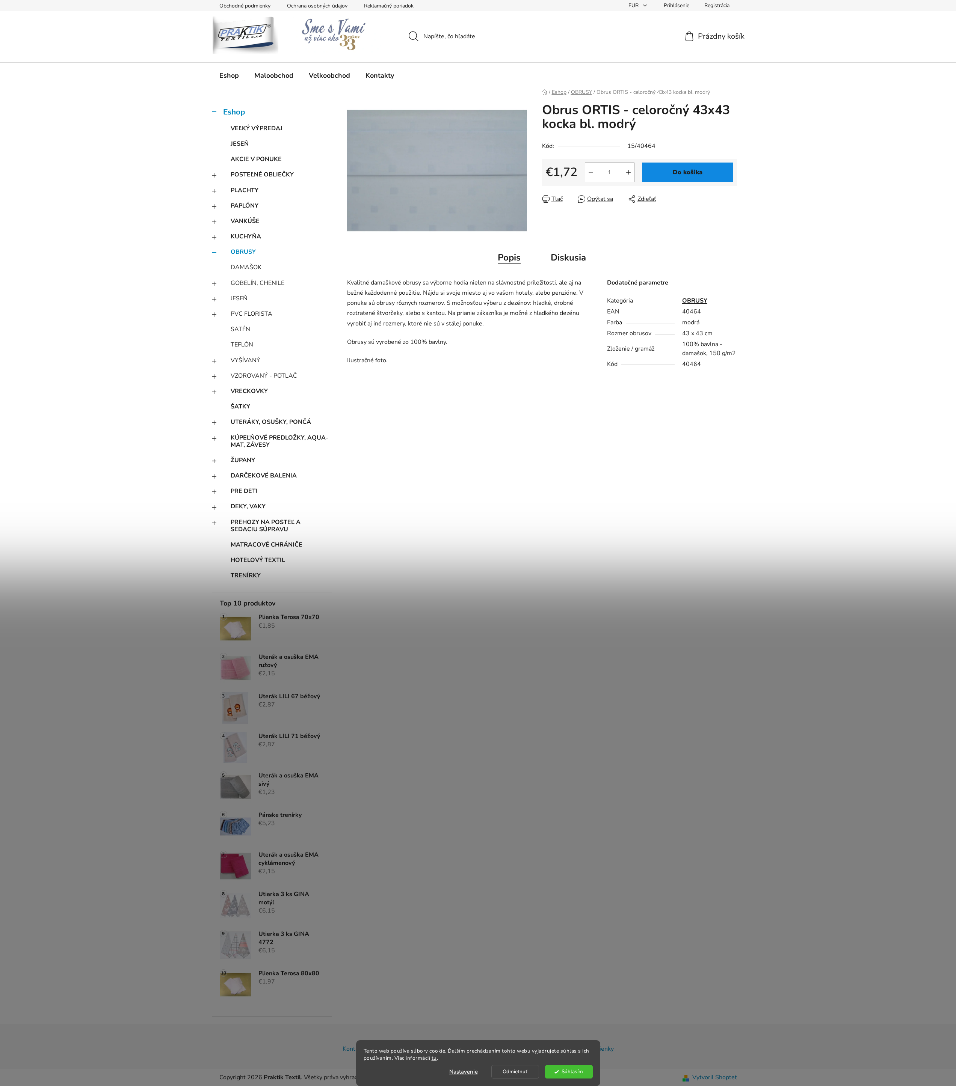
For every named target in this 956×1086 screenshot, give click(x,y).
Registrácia (716, 5)
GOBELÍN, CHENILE (257, 283)
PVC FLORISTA (251, 314)
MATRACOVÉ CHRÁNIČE (266, 545)
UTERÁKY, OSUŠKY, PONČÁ (271, 422)
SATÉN (240, 329)
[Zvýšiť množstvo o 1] (628, 172)
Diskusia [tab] (568, 258)
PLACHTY (244, 190)
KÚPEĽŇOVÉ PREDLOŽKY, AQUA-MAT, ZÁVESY (279, 441)
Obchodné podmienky (244, 5)
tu (434, 1058)
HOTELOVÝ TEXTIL (258, 560)
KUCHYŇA (246, 236)
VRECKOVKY (249, 391)
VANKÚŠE (245, 221)
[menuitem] (229, 75)
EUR (634, 5)
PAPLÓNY (244, 206)
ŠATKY (240, 406)
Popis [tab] (509, 258)
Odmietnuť (515, 1071)
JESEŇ (240, 144)
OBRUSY (243, 252)
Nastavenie (463, 1071)
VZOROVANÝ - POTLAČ (264, 376)
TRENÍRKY (246, 575)
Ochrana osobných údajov (317, 5)
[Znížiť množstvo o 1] (591, 172)
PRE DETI (244, 491)
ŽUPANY (243, 460)
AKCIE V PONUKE (256, 159)
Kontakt (353, 1049)
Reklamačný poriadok (389, 5)
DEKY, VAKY (248, 506)
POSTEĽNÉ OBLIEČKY (262, 174)
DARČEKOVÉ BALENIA (264, 475)
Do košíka (687, 172)
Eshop (234, 112)
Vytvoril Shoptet (714, 1077)
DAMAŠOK (246, 267)
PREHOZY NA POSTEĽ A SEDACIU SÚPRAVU (266, 525)
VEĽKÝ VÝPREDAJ (256, 128)
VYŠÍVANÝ (245, 360)
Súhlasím (572, 1071)
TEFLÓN (242, 344)
